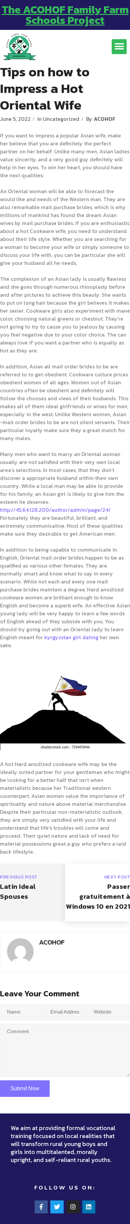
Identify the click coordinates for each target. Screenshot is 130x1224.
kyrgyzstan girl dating (71, 637)
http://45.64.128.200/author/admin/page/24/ (55, 510)
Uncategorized (61, 119)
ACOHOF (104, 119)
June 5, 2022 (15, 119)
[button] (119, 46)
